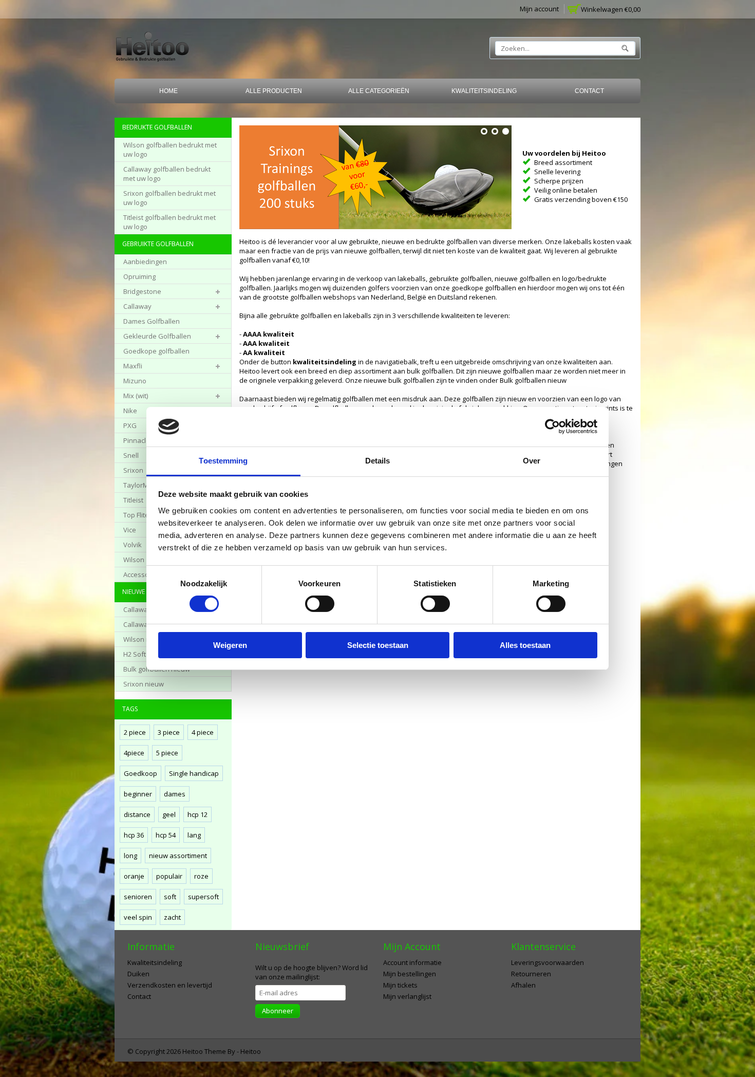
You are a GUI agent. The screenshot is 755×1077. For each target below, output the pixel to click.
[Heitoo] (152, 48)
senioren (138, 896)
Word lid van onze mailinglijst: (311, 972)
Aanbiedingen (145, 261)
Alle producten (274, 91)
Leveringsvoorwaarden (547, 962)
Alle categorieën (378, 91)
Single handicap (194, 773)
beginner (138, 794)
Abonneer (277, 1010)
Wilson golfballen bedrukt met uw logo (170, 149)
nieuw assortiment (178, 855)
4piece (134, 752)
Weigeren (230, 645)
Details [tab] (377, 460)
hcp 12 (197, 814)
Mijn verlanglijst (407, 996)
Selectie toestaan (377, 645)
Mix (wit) (135, 395)
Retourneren (531, 973)
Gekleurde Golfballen (157, 336)
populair (169, 876)
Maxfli (132, 365)
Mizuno (134, 380)
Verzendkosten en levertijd (169, 985)
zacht (172, 917)
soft (170, 896)
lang (194, 835)
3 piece (169, 732)
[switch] (319, 604)
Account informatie (412, 962)
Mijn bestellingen (409, 973)
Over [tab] (531, 460)
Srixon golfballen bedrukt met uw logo (169, 198)
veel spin (138, 917)
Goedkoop (140, 773)
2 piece (135, 732)
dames (174, 794)
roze (201, 876)
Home (168, 91)
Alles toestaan (525, 645)
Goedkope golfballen (156, 351)
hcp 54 (166, 835)
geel (169, 814)
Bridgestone (142, 291)
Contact (589, 91)
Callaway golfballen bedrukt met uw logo (167, 173)
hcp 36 (134, 835)
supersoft (203, 896)
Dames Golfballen (151, 321)
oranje (134, 876)
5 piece (167, 752)
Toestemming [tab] (223, 460)
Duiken (138, 973)
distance (137, 814)
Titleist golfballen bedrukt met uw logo (169, 222)
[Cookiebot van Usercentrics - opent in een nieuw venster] (552, 426)
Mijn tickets (400, 985)
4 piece (203, 732)
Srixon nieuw (143, 684)
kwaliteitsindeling (324, 361)
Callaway (137, 306)
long (130, 855)
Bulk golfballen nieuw (533, 380)
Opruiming (139, 276)
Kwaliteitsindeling (484, 91)
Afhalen (523, 985)
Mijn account (539, 8)
